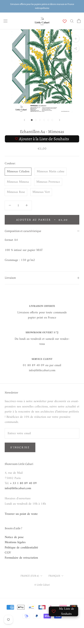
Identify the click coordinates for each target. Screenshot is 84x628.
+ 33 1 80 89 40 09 (23, 483)
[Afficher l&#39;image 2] (36, 120)
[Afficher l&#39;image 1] (32, 120)
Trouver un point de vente (21, 514)
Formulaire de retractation (21, 558)
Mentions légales (15, 542)
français (54, 575)
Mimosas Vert (41, 192)
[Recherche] (72, 20)
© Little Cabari (42, 584)
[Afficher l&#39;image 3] (40, 120)
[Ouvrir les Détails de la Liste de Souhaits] (65, 21)
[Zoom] (75, 38)
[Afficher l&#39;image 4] (44, 120)
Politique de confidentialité (21, 547)
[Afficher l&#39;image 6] (52, 120)
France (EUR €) (30, 575)
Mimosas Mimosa (18, 182)
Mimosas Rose (16, 192)
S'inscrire (20, 447)
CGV (8, 552)
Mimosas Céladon (18, 171)
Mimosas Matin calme (50, 171)
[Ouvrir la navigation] (5, 20)
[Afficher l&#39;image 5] (48, 120)
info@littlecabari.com (18, 488)
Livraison (10, 278)
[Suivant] (59, 120)
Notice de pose (14, 537)
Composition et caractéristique (23, 231)
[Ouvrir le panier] (78, 21)
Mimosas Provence (48, 182)
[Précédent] (24, 120)
